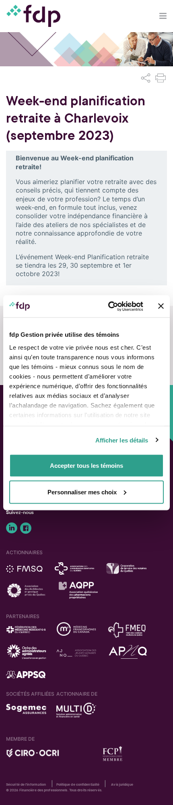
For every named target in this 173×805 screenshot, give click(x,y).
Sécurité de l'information (26, 784)
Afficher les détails (121, 439)
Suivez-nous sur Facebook (25, 528)
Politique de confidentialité (78, 784)
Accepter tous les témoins (86, 465)
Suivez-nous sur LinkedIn (11, 528)
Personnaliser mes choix (82, 491)
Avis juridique (122, 784)
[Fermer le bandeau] (161, 306)
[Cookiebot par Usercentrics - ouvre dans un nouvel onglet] (108, 306)
